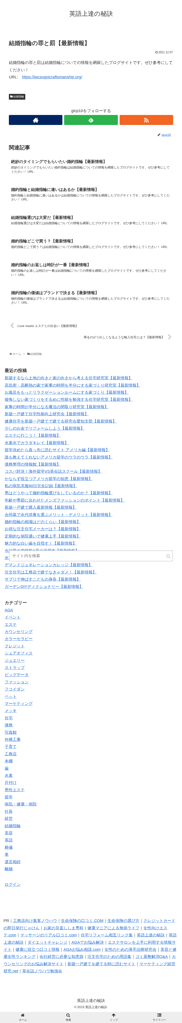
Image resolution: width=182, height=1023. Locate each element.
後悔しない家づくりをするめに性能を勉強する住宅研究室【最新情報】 (69, 399)
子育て (11, 746)
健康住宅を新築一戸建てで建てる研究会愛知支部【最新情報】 (61, 421)
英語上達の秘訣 (151, 935)
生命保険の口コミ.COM (82, 920)
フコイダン (15, 689)
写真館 (11, 732)
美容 (9, 833)
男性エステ (15, 790)
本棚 (9, 761)
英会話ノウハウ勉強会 (42, 971)
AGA (9, 610)
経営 (9, 818)
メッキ (11, 710)
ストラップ (15, 667)
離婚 (9, 869)
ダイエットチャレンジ (47, 942)
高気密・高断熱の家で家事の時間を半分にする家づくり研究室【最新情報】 (72, 385)
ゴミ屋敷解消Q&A (151, 956)
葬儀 (9, 847)
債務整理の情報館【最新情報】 (33, 464)
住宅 (9, 718)
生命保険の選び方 (123, 920)
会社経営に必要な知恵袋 (61, 956)
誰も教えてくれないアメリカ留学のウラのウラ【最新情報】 (59, 457)
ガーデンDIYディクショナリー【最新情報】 (44, 586)
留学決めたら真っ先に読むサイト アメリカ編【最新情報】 (57, 450)
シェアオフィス (19, 653)
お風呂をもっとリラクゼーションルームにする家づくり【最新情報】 (67, 392)
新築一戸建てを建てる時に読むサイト (101, 964)
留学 (9, 797)
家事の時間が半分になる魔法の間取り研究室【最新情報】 (57, 407)
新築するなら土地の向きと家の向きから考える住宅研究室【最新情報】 (69, 378)
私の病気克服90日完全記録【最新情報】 (41, 486)
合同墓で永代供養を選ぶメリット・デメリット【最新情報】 (59, 514)
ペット (11, 696)
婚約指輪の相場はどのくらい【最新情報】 (43, 522)
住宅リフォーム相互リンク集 (107, 935)
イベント (13, 617)
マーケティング (19, 703)
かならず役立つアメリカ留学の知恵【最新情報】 (49, 479)
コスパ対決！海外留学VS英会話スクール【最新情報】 (53, 471)
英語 (9, 840)
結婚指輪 (18, 96)
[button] (168, 556)
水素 (9, 775)
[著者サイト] (35, 120)
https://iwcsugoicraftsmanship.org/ (52, 77)
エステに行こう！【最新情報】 (33, 435)
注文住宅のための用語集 (109, 956)
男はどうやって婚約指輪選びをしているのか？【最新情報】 (59, 493)
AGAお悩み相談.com (82, 949)
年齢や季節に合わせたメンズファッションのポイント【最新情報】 (65, 500)
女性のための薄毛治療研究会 (130, 949)
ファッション (17, 682)
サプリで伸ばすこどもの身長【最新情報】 (43, 579)
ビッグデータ (17, 675)
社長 (9, 811)
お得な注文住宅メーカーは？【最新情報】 (43, 529)
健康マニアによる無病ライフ (113, 928)
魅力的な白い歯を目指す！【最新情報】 (41, 543)
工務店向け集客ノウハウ (35, 920)
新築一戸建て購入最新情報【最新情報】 (41, 507)
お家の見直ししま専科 (63, 928)
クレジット (15, 646)
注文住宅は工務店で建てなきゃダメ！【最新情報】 (51, 572)
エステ (11, 624)
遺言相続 (13, 862)
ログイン (13, 884)
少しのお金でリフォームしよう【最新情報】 (45, 428)
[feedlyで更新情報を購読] (91, 120)
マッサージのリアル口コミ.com (48, 935)
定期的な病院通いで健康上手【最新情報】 (43, 536)
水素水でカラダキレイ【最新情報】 (37, 443)
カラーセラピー (19, 639)
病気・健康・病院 (21, 804)
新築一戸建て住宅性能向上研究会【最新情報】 (47, 414)
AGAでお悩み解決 (87, 942)
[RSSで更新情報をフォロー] (146, 120)
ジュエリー (15, 660)
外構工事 (13, 739)
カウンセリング (19, 631)
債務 (9, 725)
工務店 (11, 754)
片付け (11, 782)
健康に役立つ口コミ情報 (37, 949)
